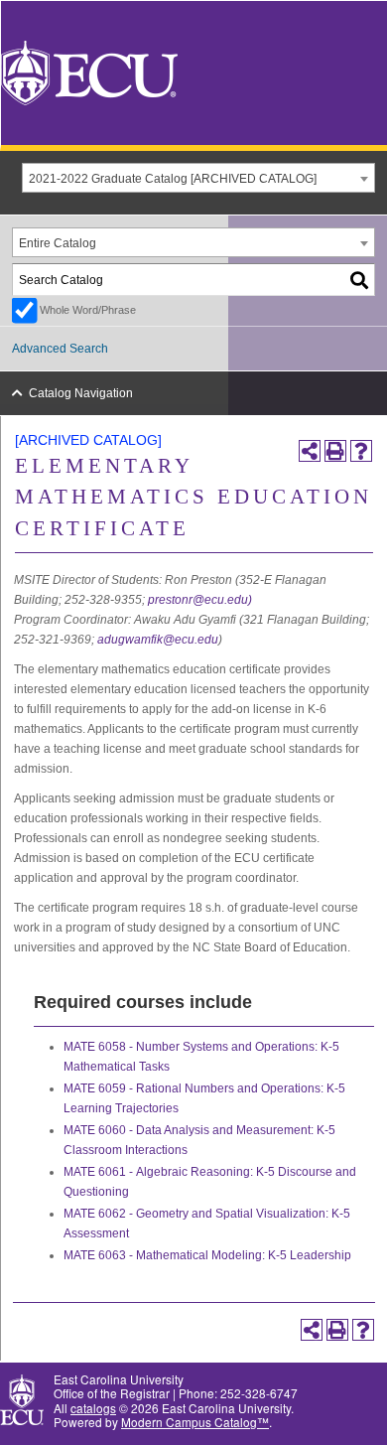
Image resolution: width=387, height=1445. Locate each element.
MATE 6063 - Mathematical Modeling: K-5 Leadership (207, 1255)
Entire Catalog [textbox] (57, 243)
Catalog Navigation (81, 393)
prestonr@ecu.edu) (200, 600)
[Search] (360, 279)
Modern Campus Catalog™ (195, 1421)
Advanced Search (60, 349)
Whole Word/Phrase (88, 310)
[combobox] (198, 178)
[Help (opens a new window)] (361, 451)
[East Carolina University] (89, 71)
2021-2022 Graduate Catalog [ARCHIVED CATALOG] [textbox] (173, 179)
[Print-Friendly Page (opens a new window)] (335, 451)
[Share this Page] (310, 451)
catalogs (93, 1407)
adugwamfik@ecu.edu (157, 640)
